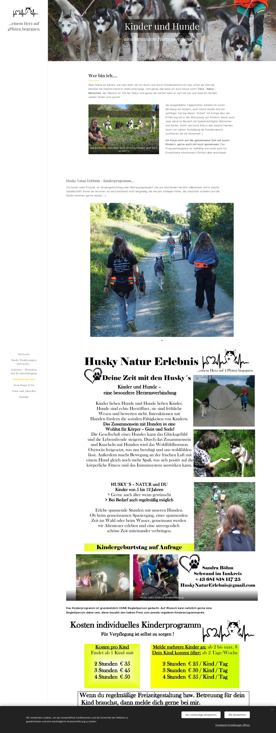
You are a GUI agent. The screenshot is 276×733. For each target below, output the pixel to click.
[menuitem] (24, 354)
